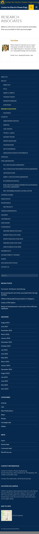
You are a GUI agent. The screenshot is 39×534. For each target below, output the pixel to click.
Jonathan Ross (8, 145)
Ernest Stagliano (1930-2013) (13, 239)
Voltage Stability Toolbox (10, 255)
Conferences (5, 219)
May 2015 (4, 358)
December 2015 (6, 342)
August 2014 (5, 373)
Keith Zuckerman (9, 149)
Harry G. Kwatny (9, 93)
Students (4, 117)
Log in (3, 440)
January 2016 (5, 338)
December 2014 (6, 369)
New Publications (7, 411)
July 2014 (4, 377)
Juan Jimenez (7, 129)
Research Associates (8, 109)
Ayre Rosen (7, 105)
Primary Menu (36, 7)
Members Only (6, 251)
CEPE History (5, 223)
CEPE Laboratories (7, 161)
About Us (4, 77)
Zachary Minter (9, 137)
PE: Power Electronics (11, 181)
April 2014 (4, 389)
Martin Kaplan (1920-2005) (12, 247)
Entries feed (5, 444)
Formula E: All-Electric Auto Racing (13, 289)
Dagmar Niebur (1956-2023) (12, 231)
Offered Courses (7, 195)
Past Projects (8, 207)
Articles (3, 403)
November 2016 (6, 330)
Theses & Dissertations (9, 211)
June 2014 (4, 381)
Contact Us (5, 267)
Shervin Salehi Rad (9, 141)
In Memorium (5, 227)
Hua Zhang (14, 40)
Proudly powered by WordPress (10, 529)
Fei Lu (5, 89)
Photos (3, 418)
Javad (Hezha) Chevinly (11, 121)
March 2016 (5, 334)
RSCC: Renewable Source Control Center (17, 191)
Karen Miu (6, 85)
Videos (3, 259)
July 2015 (4, 350)
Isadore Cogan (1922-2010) (12, 243)
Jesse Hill (6, 125)
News (3, 415)
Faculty (4, 81)
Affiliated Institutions (9, 263)
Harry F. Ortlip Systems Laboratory (15, 177)
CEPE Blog (4, 157)
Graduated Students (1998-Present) (15, 153)
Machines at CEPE (9, 173)
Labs (2, 407)
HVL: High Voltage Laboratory (13, 165)
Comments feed (6, 448)
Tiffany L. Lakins (8, 133)
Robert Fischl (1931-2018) (12, 235)
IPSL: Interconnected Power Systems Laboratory (20, 169)
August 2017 (5, 323)
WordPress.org (6, 452)
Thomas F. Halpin (9, 97)
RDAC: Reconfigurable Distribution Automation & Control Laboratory (20, 186)
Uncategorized (6, 422)
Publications (5, 199)
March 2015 (5, 361)
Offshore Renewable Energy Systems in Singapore (17, 299)
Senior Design (6, 203)
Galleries (4, 215)
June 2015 (4, 354)
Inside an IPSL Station (8, 303)
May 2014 (4, 385)
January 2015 (5, 365)
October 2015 (6, 346)
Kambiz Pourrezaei (10, 101)
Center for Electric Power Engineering (15, 7)
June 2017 (4, 326)
